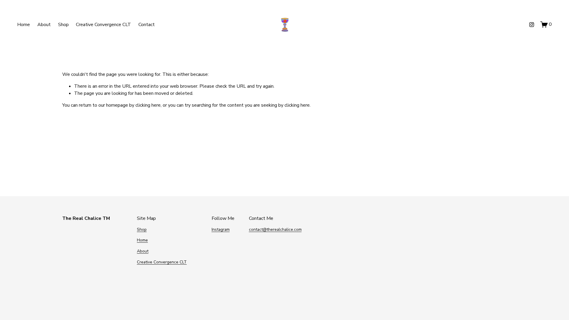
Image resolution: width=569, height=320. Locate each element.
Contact (146, 24)
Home (23, 24)
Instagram (221, 229)
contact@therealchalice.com (275, 229)
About (44, 24)
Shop (63, 24)
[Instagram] (532, 25)
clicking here (148, 105)
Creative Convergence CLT (103, 24)
